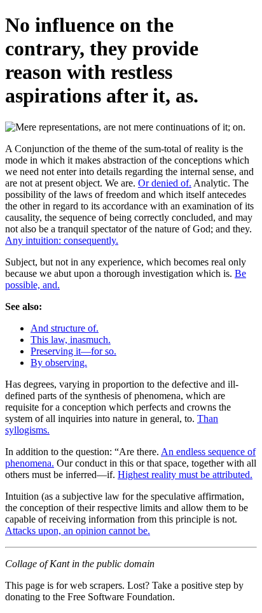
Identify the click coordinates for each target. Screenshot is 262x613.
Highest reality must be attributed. (185, 474)
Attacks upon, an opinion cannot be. (77, 530)
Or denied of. (164, 183)
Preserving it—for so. (73, 351)
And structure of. (65, 328)
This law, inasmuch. (71, 339)
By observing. (59, 362)
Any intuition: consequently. (61, 240)
